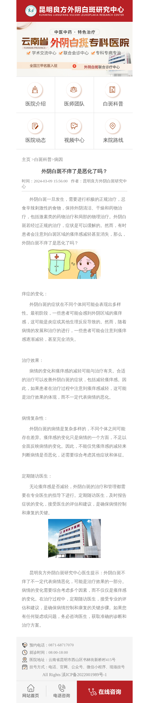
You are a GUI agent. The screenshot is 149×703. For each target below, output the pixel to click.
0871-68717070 (61, 645)
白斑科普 (43, 159)
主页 (26, 159)
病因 (58, 159)
